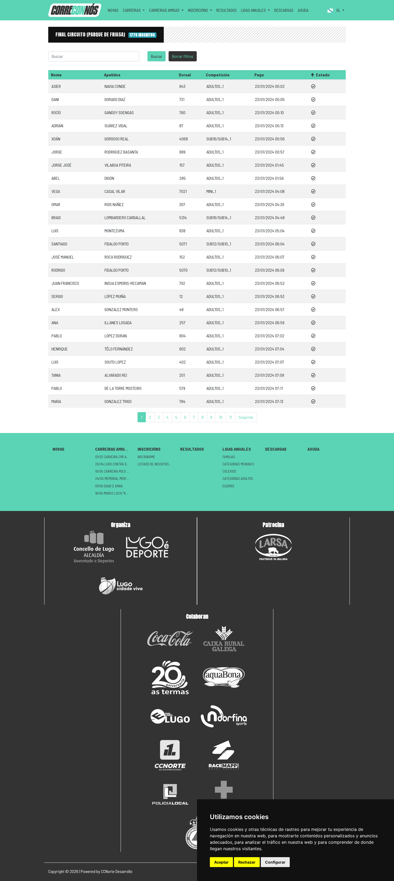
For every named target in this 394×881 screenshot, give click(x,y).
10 (220, 417)
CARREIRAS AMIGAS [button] (164, 10)
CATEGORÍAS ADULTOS (237, 478)
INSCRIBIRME (146, 457)
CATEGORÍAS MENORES (238, 464)
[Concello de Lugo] (94, 547)
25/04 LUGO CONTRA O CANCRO (114, 464)
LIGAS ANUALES (236, 448)
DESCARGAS (283, 10)
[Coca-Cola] (170, 638)
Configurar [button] (275, 862)
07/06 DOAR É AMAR (109, 486)
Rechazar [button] (246, 862)
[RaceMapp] (224, 755)
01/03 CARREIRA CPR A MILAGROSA (114, 457)
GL (338, 10)
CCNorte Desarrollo (116, 871)
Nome (56, 74)
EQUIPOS (228, 486)
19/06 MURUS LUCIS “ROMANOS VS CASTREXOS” (114, 493)
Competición (217, 74)
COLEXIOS (229, 471)
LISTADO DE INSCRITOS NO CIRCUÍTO (156, 464)
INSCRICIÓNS (149, 448)
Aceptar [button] (221, 862)
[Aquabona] (224, 677)
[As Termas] (170, 677)
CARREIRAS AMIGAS (112, 448)
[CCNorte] (170, 755)
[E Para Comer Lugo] (170, 716)
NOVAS (113, 10)
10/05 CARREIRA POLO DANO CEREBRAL (114, 471)
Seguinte (246, 417)
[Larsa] (273, 547)
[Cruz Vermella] (224, 794)
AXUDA (303, 10)
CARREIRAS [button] (132, 10)
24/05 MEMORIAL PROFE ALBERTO (114, 478)
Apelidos (112, 74)
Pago (259, 74)
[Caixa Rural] (224, 638)
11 (230, 417)
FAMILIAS (228, 457)
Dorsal (185, 74)
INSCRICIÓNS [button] (198, 10)
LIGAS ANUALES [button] (254, 10)
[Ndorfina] (224, 716)
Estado (323, 74)
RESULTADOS (226, 10)
